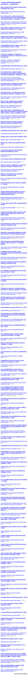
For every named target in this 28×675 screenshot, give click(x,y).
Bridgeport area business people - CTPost (12, 638)
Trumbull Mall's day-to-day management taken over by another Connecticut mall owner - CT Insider (13, 453)
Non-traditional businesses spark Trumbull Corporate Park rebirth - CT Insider (12, 334)
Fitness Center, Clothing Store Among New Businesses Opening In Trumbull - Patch (12, 101)
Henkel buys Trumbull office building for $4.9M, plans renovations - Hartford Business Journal (13, 233)
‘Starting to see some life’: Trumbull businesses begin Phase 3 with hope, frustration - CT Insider (14, 289)
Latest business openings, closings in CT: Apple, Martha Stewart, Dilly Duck (12, 32)
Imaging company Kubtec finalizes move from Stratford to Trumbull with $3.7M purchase (12, 198)
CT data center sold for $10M (8, 207)
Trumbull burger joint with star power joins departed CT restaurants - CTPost (12, 361)
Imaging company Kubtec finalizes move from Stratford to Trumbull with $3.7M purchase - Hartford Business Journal (13, 193)
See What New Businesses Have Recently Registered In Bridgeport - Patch (11, 150)
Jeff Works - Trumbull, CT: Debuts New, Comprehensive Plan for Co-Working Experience (11, 61)
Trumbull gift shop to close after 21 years (11, 448)
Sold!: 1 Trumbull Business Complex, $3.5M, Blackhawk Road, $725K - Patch (12, 666)
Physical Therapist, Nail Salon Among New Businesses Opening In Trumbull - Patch (12, 122)
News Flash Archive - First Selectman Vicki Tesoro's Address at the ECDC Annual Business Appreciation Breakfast (14, 23)
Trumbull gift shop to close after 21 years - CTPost (14, 445)
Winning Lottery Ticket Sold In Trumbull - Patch (14, 136)
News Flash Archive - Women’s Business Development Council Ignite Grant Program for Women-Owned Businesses (12, 79)
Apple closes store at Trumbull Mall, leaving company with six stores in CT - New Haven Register (12, 243)
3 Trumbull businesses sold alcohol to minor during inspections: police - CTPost (12, 378)
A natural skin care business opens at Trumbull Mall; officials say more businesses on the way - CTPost (13, 509)
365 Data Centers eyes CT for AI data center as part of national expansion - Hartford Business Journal (13, 298)
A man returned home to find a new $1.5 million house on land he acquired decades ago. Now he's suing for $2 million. (13, 661)
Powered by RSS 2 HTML (20, 673)
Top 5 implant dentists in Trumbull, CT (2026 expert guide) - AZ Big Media (13, 518)
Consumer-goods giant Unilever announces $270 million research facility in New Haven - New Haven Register (13, 213)
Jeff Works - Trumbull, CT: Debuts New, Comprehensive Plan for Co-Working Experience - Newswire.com (14, 56)
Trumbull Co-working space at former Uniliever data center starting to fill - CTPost (13, 408)
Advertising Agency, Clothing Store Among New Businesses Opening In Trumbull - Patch (13, 84)
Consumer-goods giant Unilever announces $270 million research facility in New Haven (13, 218)
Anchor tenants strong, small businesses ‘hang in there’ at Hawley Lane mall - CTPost (13, 553)
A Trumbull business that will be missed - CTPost (14, 612)
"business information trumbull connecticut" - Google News (11, 3)
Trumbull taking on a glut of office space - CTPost (14, 307)
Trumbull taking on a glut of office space (11, 310)
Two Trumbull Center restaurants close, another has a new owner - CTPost (13, 271)
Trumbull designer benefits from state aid (11, 600)
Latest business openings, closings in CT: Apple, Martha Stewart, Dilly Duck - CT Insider (13, 28)
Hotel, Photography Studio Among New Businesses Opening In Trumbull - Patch (14, 224)
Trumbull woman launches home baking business (13, 283)
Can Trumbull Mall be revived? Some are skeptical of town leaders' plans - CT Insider (12, 370)
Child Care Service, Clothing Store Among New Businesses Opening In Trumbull (12, 170)
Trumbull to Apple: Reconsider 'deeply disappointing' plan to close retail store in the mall (14, 258)
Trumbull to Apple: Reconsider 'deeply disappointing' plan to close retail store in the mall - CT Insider (14, 253)
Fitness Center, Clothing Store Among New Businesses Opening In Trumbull (11, 106)
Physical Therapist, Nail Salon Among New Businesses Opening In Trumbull (11, 126)
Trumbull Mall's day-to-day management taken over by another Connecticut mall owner (13, 458)
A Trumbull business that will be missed (10, 615)
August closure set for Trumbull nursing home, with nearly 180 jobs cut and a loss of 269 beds (13, 320)
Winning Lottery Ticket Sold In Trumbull (11, 139)
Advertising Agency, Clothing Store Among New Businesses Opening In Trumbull (13, 88)
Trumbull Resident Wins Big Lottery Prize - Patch (14, 65)
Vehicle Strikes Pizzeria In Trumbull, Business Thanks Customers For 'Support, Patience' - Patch (14, 37)
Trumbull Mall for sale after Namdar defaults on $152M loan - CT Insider (13, 489)
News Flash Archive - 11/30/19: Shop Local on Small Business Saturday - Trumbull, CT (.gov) (13, 93)
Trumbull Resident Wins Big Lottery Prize (11, 68)
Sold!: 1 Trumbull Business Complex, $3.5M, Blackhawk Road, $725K (12, 670)
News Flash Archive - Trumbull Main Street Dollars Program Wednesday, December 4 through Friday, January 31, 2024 (13, 117)
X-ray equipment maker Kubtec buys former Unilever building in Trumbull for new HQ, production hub (14, 394)
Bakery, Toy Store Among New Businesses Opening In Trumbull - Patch (12, 174)
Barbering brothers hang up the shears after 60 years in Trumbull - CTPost (13, 580)
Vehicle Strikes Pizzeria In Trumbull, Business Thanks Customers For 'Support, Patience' (14, 41)
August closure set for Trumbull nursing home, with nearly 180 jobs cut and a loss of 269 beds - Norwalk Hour (13, 315)
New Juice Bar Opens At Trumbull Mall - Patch (13, 159)
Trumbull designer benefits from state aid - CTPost (14, 597)
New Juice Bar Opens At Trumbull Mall (10, 162)
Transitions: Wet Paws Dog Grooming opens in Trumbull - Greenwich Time (13, 571)
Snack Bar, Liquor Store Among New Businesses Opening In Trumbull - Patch (13, 262)
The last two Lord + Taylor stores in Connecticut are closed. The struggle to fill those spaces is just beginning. (13, 634)
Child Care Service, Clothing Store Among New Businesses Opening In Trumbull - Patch (13, 165)
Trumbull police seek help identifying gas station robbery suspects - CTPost (13, 417)
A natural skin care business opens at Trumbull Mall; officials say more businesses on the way (13, 514)
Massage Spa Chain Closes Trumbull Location (12, 147)
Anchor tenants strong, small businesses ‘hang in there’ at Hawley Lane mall (12, 558)
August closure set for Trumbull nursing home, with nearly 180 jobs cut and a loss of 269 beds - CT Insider (13, 499)
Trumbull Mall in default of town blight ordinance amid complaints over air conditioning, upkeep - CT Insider (14, 426)
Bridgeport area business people (8, 641)
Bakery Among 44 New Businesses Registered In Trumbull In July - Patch (13, 7)
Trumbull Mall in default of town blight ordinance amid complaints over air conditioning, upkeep (13, 431)
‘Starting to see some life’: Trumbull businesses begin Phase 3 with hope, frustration (14, 293)
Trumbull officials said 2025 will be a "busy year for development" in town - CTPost (13, 46)
